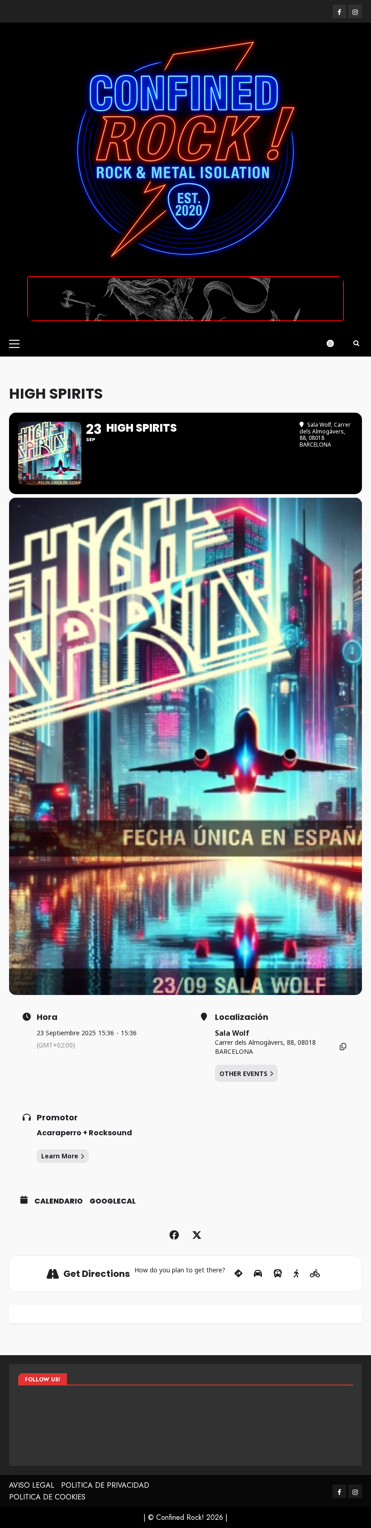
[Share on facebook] (174, 1235)
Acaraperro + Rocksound (84, 1133)
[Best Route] (238, 1273)
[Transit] (278, 1273)
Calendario (58, 1201)
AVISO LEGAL (31, 1485)
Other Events (243, 1073)
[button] (14, 343)
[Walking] (296, 1273)
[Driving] (257, 1273)
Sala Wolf (232, 1033)
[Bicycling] (315, 1273)
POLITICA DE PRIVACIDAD (105, 1485)
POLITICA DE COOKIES (47, 1497)
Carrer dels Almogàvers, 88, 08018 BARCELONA (265, 1047)
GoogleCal (113, 1201)
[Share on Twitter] (197, 1235)
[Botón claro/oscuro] (335, 343)
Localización (241, 1017)
